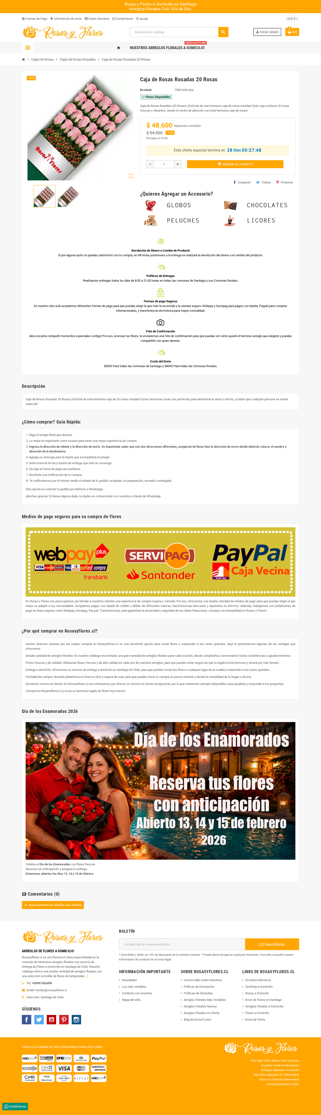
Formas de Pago (34, 18)
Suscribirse (274, 944)
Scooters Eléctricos (258, 980)
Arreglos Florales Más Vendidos (205, 1000)
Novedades (129, 980)
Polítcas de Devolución (199, 986)
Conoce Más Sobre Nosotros (203, 980)
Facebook (26, 1019)
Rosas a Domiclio (257, 993)
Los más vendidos (134, 986)
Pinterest (287, 182)
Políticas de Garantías (198, 993)
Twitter (39, 1019)
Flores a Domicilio (257, 1013)
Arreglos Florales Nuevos (200, 1006)
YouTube (51, 1019)
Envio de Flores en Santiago (263, 1000)
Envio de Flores (255, 1019)
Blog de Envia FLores (197, 1019)
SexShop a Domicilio (259, 986)
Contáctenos (124, 18)
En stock (146, 90)
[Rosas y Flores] (63, 32)
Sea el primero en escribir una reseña (53, 905)
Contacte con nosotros (137, 993)
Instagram (76, 1019)
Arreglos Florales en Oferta (201, 1013)
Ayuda (142, 18)
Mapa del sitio (131, 1000)
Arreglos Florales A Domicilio (264, 1006)
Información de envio (66, 18)
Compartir (244, 182)
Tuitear (266, 182)
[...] (86, 976)
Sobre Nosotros (99, 18)
